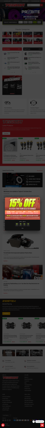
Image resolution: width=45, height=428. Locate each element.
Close (22, 228)
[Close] (38, 199)
